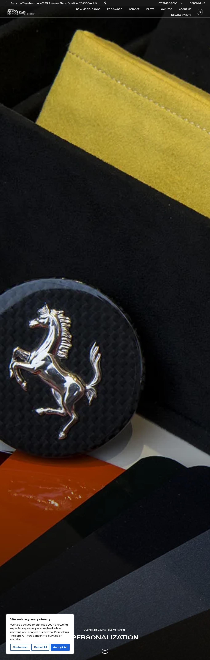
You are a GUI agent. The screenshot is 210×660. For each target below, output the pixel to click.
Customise (20, 647)
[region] (40, 634)
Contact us (197, 3)
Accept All (60, 647)
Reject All (40, 647)
